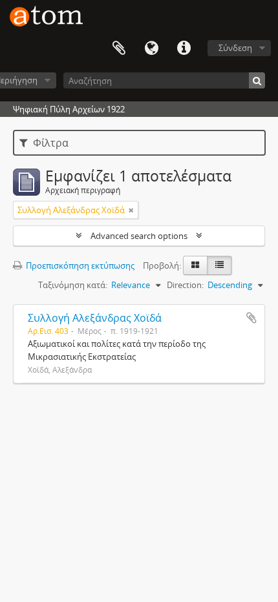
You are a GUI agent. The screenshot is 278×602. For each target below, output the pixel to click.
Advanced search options (139, 236)
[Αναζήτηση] (257, 80)
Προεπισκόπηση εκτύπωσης (79, 265)
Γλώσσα (151, 48)
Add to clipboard (251, 317)
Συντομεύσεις (183, 48)
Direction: (185, 285)
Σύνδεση (235, 48)
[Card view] (195, 265)
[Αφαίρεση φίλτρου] (131, 209)
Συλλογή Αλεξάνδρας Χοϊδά (95, 318)
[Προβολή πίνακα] (219, 265)
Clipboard (119, 48)
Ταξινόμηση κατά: (72, 285)
